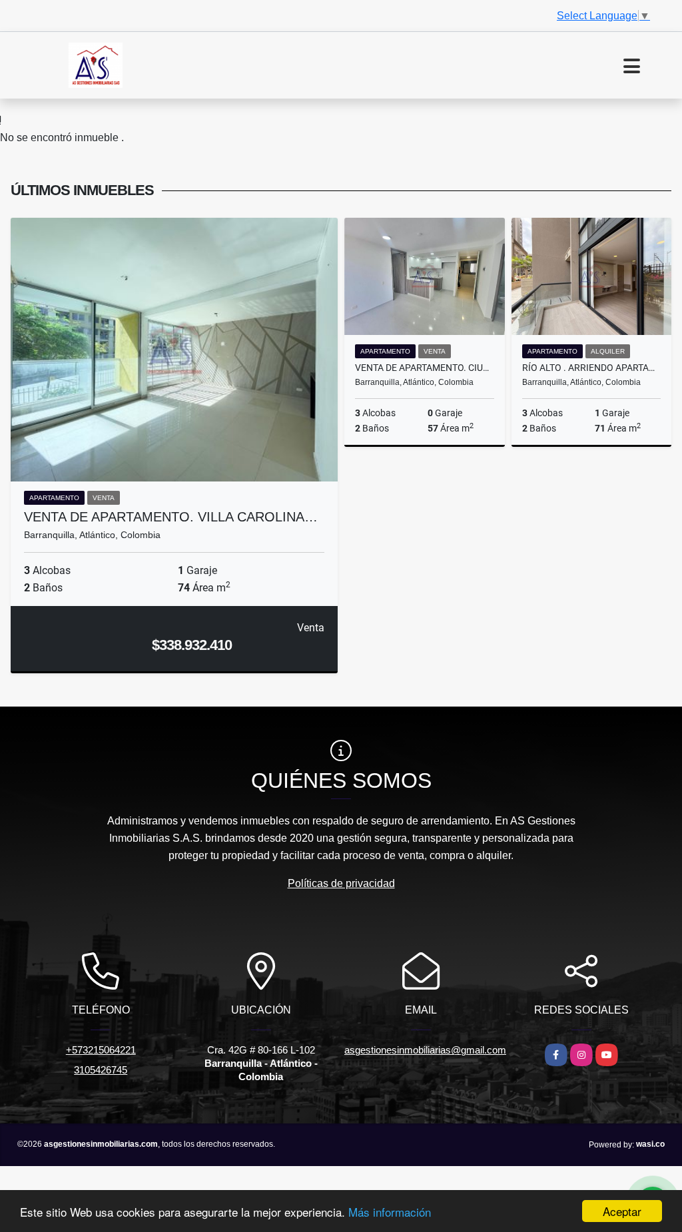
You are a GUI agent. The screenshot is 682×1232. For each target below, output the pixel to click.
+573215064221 (101, 1050)
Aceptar (622, 1211)
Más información (389, 1211)
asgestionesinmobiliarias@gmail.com (425, 1050)
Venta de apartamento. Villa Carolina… (171, 516)
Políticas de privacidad (341, 883)
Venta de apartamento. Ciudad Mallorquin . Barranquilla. (424, 367)
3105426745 (100, 1070)
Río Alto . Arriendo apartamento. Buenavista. (591, 367)
